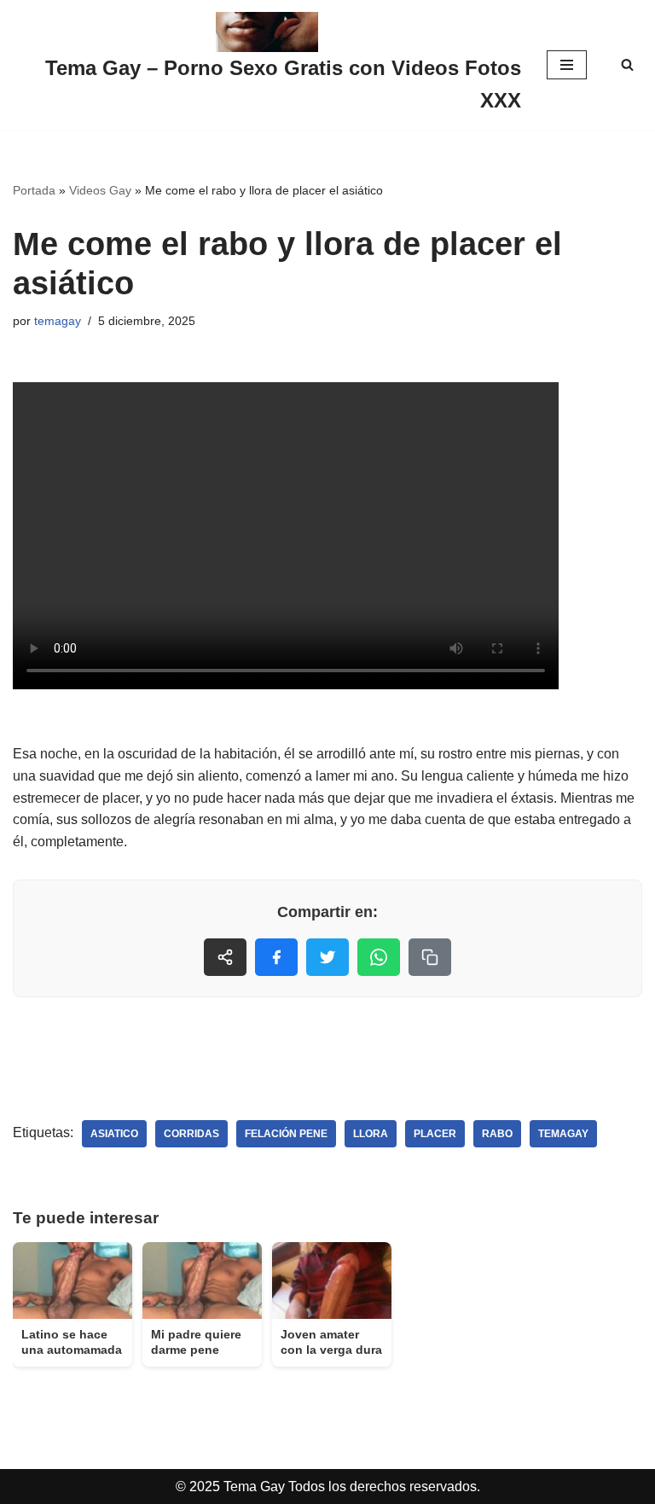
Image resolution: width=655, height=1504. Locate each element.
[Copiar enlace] (430, 957)
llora (370, 1134)
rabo (497, 1134)
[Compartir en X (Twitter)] (327, 957)
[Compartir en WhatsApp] (378, 957)
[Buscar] (627, 64)
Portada (34, 190)
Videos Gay (100, 190)
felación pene (286, 1134)
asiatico (114, 1134)
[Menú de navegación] (567, 64)
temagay (57, 321)
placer (435, 1134)
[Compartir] (225, 957)
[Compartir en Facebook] (276, 957)
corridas (191, 1134)
